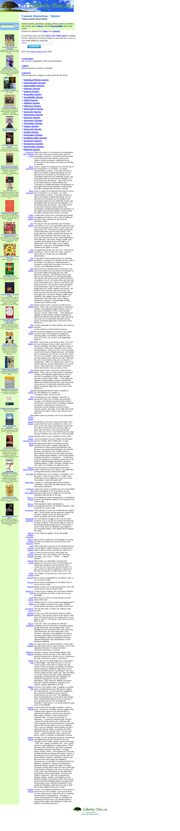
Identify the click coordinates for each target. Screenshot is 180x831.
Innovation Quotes (33, 123)
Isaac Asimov (31, 599)
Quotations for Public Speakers (9, 408)
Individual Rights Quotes (36, 80)
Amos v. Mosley (30, 498)
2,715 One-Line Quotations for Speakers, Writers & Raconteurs (9, 320)
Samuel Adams (31, 423)
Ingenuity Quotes (32, 112)
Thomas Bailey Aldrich (28, 469)
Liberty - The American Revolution (9, 426)
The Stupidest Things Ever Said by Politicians (9, 235)
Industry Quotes (32, 89)
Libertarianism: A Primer (10, 472)
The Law (9, 189)
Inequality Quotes (33, 94)
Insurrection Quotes (34, 147)
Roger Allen (29, 483)
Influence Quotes (32, 106)
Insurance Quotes (33, 141)
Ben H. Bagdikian (30, 625)
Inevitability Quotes (33, 97)
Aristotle (30, 578)
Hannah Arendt (31, 562)
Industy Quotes (31, 91)
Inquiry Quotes (31, 126)
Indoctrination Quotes (35, 83)
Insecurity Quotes (33, 129)
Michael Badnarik (30, 614)
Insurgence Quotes (33, 144)
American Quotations (9, 107)
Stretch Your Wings (9, 89)
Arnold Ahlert (31, 444)
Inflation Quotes (32, 103)
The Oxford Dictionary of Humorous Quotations (9, 129)
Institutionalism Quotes (35, 138)
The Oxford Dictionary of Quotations (9, 47)
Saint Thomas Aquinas (30, 548)
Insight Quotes (31, 132)
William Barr (31, 662)
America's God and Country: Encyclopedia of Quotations (9, 166)
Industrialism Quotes (34, 86)
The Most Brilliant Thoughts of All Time (10, 295)
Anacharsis (29, 510)
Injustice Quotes (32, 118)
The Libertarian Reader (10, 497)
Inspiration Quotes (33, 135)
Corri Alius (30, 474)
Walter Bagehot (30, 645)
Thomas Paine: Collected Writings (9, 516)
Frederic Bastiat (30, 708)
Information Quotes (33, 109)
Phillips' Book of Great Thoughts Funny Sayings (9, 344)
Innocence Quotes (33, 120)
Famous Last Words (10, 67)
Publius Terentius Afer (28, 440)
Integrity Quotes (32, 149)
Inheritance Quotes (33, 115)
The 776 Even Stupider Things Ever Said (9, 257)
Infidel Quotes (31, 100)
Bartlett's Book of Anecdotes (9, 389)
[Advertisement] (90, 823)
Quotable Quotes (9, 275)
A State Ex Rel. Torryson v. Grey (28, 154)
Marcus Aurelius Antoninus (30, 535)
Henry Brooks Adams (31, 217)
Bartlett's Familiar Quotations (9, 212)
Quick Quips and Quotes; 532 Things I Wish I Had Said (10, 369)
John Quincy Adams (31, 417)
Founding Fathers (9, 447)
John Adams (31, 225)
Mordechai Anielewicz (29, 520)
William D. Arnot (30, 592)
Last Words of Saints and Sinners (9, 145)
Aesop (31, 436)
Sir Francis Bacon (29, 610)
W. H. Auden (31, 603)
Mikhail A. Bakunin (30, 653)
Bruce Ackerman (30, 168)
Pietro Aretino (31, 574)
